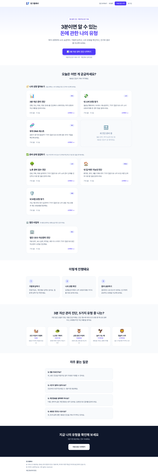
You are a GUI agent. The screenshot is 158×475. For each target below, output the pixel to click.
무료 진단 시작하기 (79, 447)
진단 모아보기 (103, 3)
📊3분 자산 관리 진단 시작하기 (79, 52)
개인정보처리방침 (31, 470)
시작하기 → (71, 113)
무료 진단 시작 (120, 3)
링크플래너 (34, 3)
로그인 (130, 3)
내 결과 (111, 3)
